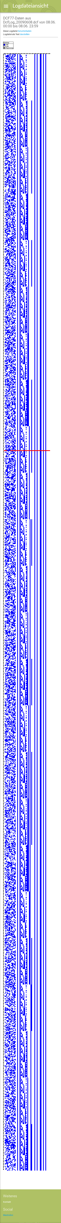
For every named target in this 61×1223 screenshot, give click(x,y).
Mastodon (8, 1215)
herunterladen (24, 31)
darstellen (25, 34)
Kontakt (7, 1202)
